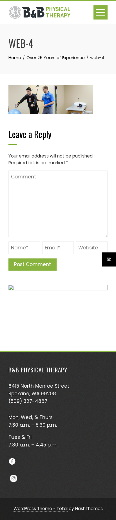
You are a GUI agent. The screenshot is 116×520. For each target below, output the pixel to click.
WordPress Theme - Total (41, 509)
